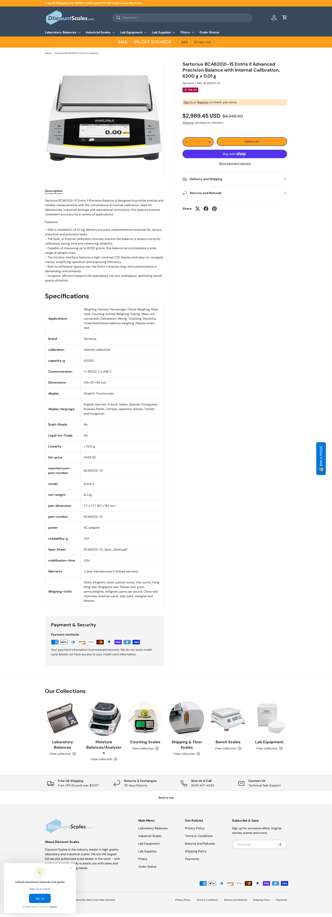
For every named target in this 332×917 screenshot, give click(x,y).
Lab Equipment (131, 32)
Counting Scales (145, 741)
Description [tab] (54, 191)
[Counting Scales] (145, 718)
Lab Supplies (161, 32)
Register (203, 102)
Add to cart (251, 141)
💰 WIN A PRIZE (321, 458)
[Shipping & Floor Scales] (186, 718)
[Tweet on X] (197, 208)
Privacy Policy (195, 828)
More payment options (235, 163)
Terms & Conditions (199, 836)
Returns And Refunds (200, 844)
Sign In (188, 102)
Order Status (209, 32)
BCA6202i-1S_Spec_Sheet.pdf (105, 549)
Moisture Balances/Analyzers (103, 747)
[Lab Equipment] (269, 718)
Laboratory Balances (60, 32)
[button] (285, 17)
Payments (192, 859)
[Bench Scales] (228, 718)
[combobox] (182, 17)
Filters (185, 32)
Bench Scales (228, 741)
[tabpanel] (104, 240)
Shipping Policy (196, 851)
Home (48, 53)
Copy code (204, 42)
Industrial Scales (98, 32)
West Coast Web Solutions (100, 899)
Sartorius (188, 83)
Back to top (166, 797)
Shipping (188, 122)
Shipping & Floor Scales (187, 744)
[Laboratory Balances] (62, 718)
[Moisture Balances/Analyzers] (103, 718)
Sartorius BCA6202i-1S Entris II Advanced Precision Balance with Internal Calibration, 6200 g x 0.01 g (78, 53)
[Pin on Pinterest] (214, 208)
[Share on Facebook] (206, 208)
